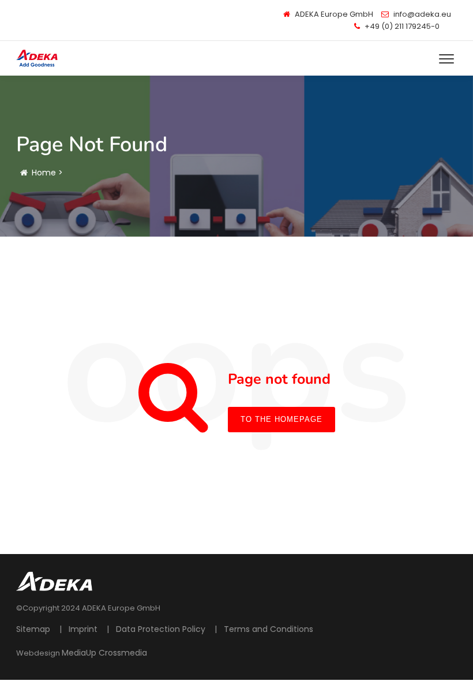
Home (44, 172)
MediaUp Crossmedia (104, 652)
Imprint (83, 629)
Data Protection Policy (160, 629)
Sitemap (33, 629)
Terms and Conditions (268, 629)
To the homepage (281, 419)
